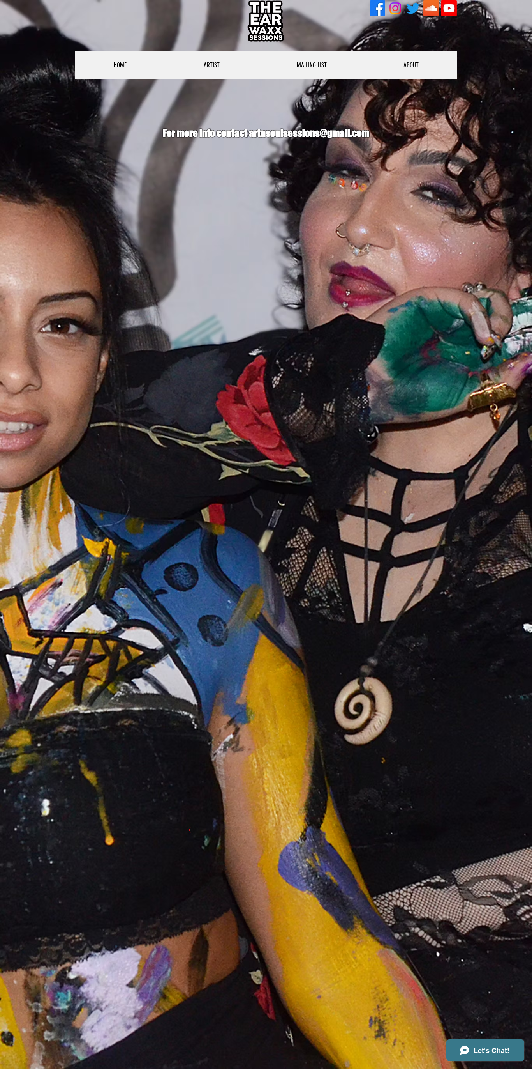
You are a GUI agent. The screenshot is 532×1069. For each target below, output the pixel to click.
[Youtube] (449, 8)
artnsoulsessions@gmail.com (309, 133)
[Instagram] (395, 8)
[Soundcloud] (431, 8)
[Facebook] (377, 8)
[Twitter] (413, 8)
